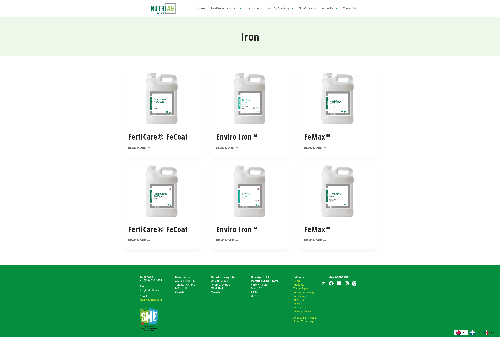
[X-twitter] (323, 283)
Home (296, 280)
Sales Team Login (304, 321)
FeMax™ (317, 136)
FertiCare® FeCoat (158, 136)
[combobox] (461, 332)
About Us (299, 299)
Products (298, 284)
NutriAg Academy (304, 292)
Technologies (301, 288)
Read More (137, 147)
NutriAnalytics (302, 296)
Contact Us (300, 307)
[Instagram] (346, 283)
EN (464, 332)
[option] (475, 332)
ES (492, 332)
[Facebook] (331, 283)
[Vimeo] (354, 283)
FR (478, 332)
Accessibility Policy (305, 317)
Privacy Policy (302, 311)
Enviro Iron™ (236, 136)
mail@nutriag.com (151, 299)
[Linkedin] (339, 283)
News (296, 303)
